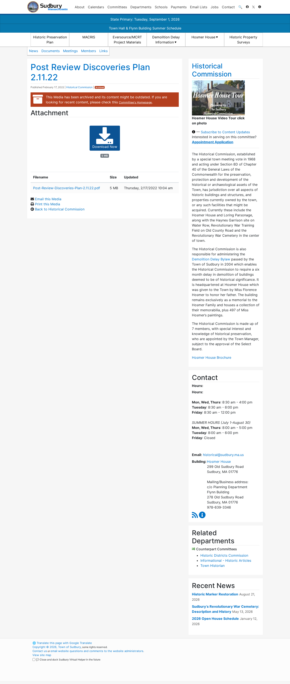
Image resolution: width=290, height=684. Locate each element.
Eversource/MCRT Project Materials (127, 39)
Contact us (39, 651)
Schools (161, 7)
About (79, 7)
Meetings (70, 51)
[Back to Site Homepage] (47, 7)
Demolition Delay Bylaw (211, 259)
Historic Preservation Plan (50, 39)
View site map (41, 655)
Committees (117, 7)
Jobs (214, 7)
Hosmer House (203, 37)
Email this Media (48, 199)
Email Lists (198, 7)
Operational (213, 663)
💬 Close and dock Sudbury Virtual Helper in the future (68, 659)
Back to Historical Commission (59, 209)
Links (103, 51)
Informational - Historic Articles (225, 560)
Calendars (96, 7)
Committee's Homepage (135, 102)
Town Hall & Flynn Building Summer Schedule (145, 28)
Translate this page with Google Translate (62, 643)
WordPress (205, 643)
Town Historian (212, 565)
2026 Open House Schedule (215, 618)
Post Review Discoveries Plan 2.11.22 (90, 72)
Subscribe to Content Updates (225, 132)
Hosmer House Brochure (211, 357)
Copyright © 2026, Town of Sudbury (56, 647)
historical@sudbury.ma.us (223, 455)
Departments (140, 7)
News (33, 51)
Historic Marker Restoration (215, 594)
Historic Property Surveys (243, 39)
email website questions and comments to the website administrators (97, 651)
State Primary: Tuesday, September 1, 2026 (145, 19)
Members (88, 51)
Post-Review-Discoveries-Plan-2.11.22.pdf (66, 188)
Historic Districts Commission (224, 555)
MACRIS (88, 37)
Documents (50, 51)
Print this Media (47, 204)
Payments (179, 7)
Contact (228, 7)
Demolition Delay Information (166, 39)
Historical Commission (79, 87)
